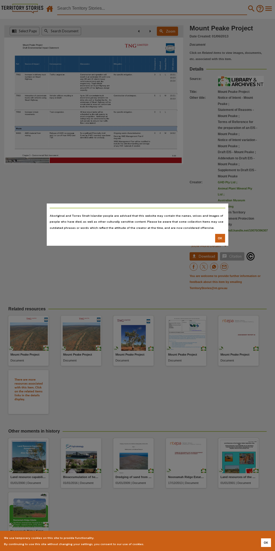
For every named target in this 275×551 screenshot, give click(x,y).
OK (220, 238)
